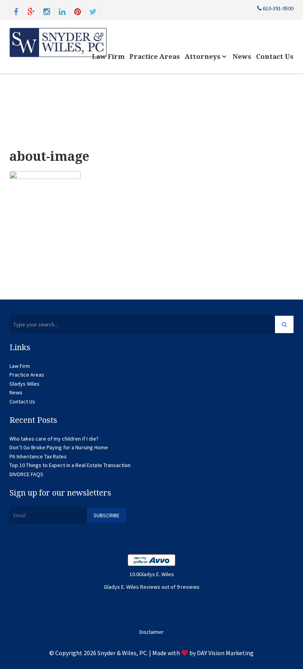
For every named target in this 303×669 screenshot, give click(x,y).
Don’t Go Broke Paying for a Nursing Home (58, 447)
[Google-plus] (31, 11)
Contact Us (275, 56)
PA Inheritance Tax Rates (38, 456)
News (242, 56)
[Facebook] (16, 11)
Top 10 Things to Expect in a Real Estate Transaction (70, 465)
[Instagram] (47, 11)
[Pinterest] (78, 11)
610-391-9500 (278, 8)
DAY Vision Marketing (225, 653)
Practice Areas (154, 56)
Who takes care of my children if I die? (54, 438)
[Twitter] (93, 11)
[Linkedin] (62, 11)
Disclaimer (151, 631)
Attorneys (203, 56)
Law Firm (108, 56)
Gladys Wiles (24, 383)
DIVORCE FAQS (26, 474)
